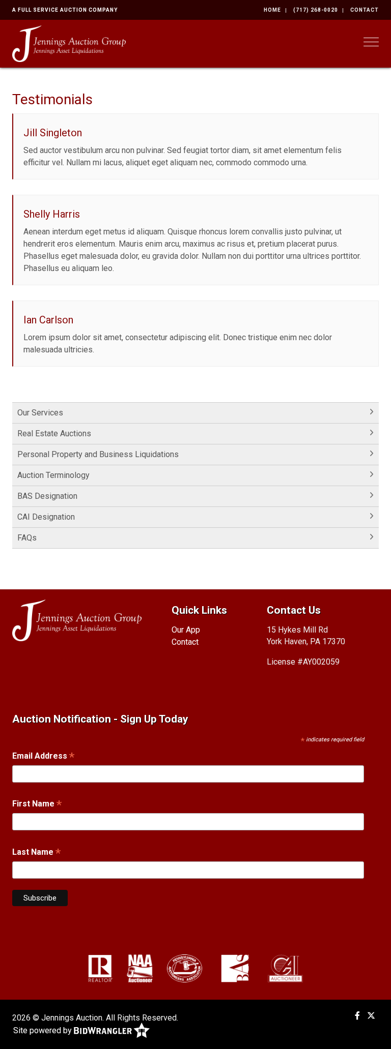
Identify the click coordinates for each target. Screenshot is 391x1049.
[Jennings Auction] (69, 43)
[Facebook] (357, 1016)
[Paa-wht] (184, 968)
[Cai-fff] (285, 968)
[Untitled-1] (235, 968)
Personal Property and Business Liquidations (98, 454)
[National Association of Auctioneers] (139, 968)
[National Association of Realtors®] (100, 968)
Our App (186, 630)
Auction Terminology (53, 475)
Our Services (40, 412)
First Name (37, 805)
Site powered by (43, 1030)
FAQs (27, 538)
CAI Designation (46, 517)
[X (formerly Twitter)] (371, 1016)
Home (272, 10)
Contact (364, 10)
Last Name (36, 853)
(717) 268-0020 (315, 10)
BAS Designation (47, 496)
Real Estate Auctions (54, 433)
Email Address (43, 757)
